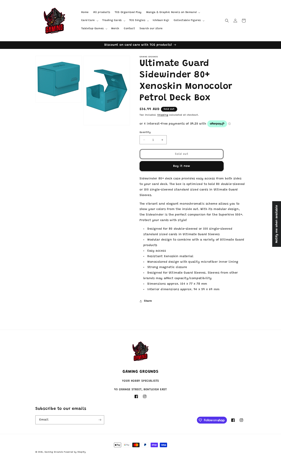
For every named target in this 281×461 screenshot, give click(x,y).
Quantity (145, 132)
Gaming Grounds (54, 452)
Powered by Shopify (75, 452)
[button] (173, 12)
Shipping (162, 115)
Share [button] (148, 301)
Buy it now (181, 166)
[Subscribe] (100, 419)
